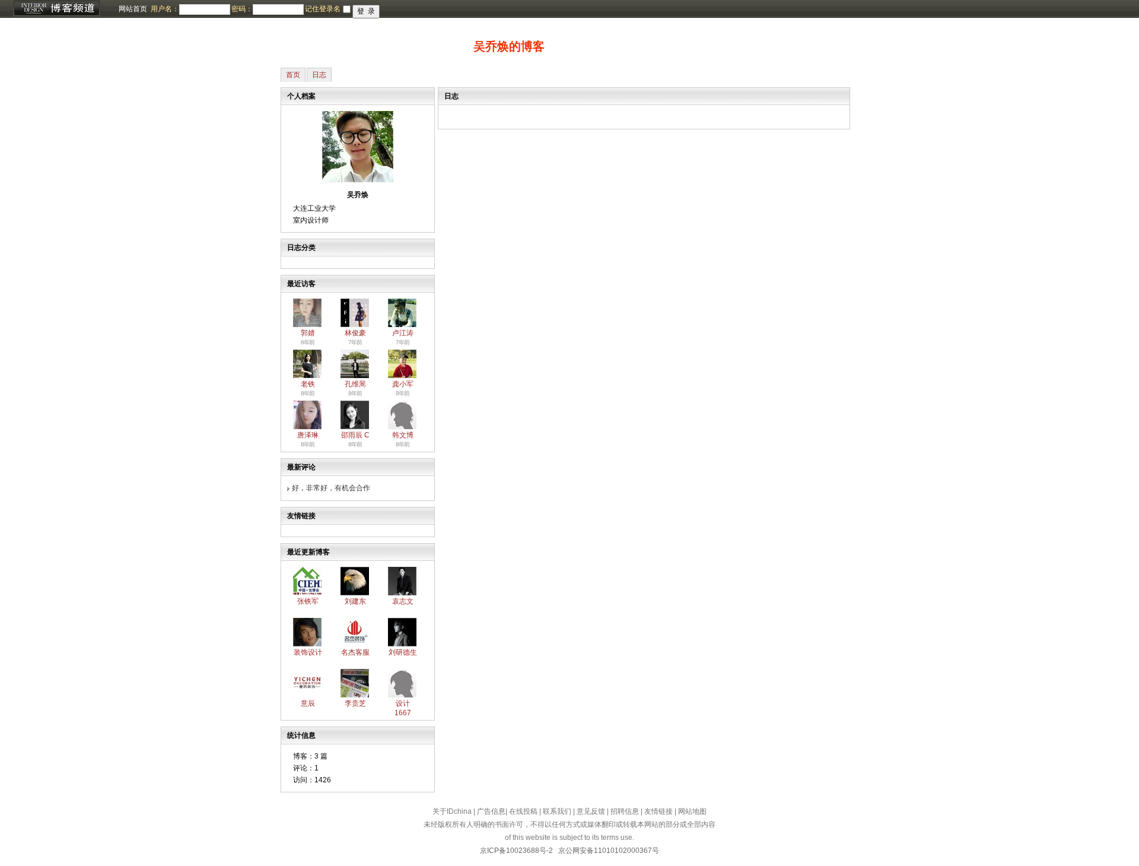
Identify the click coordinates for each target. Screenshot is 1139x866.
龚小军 (402, 384)
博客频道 (56, 9)
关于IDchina (452, 811)
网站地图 (692, 811)
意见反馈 (591, 811)
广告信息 (491, 811)
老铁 (308, 384)
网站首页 (133, 9)
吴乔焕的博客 (509, 46)
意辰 (308, 703)
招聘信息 (624, 811)
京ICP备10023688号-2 (516, 850)
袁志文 (402, 601)
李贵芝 (355, 703)
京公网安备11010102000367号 (608, 850)
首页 (293, 75)
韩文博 (402, 435)
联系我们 (557, 811)
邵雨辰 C (355, 435)
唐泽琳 (308, 435)
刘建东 (355, 601)
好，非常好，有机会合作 (331, 488)
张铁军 (308, 601)
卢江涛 (402, 333)
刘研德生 (403, 652)
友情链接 (658, 811)
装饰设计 (308, 652)
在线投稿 (523, 811)
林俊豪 (355, 333)
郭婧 (308, 333)
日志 (319, 75)
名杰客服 (355, 652)
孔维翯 (355, 384)
